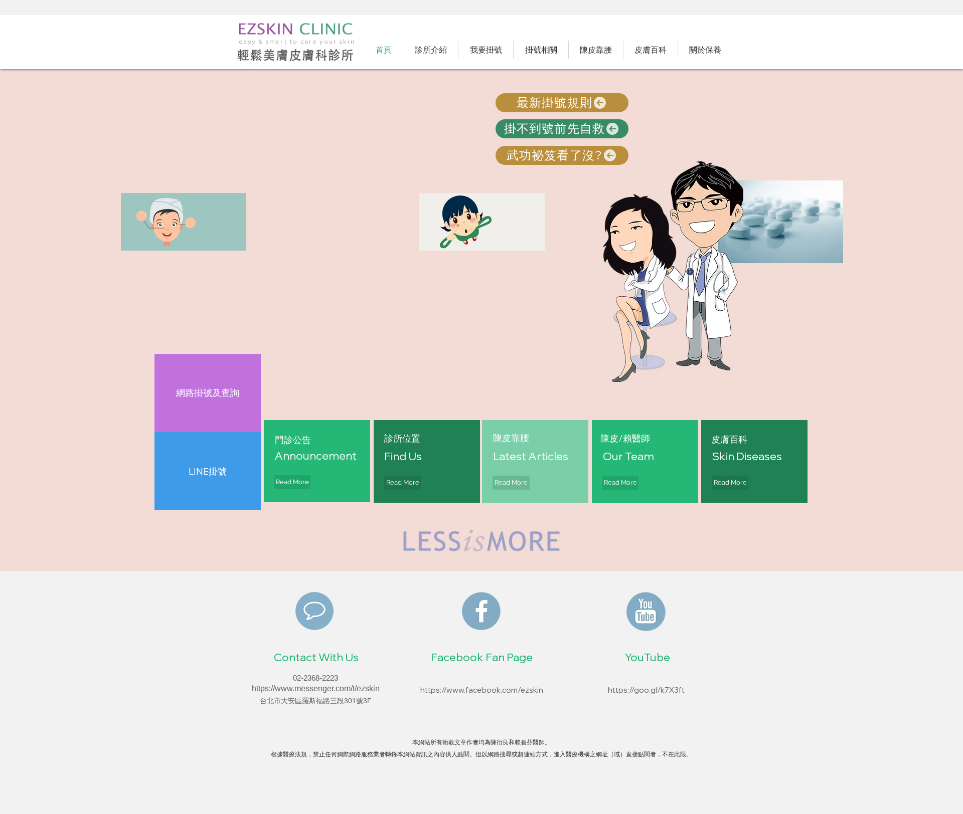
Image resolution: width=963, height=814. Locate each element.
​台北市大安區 (281, 701)
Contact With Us (316, 657)
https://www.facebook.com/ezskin (481, 690)
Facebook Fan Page (482, 657)
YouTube (647, 657)
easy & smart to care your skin (297, 41)
